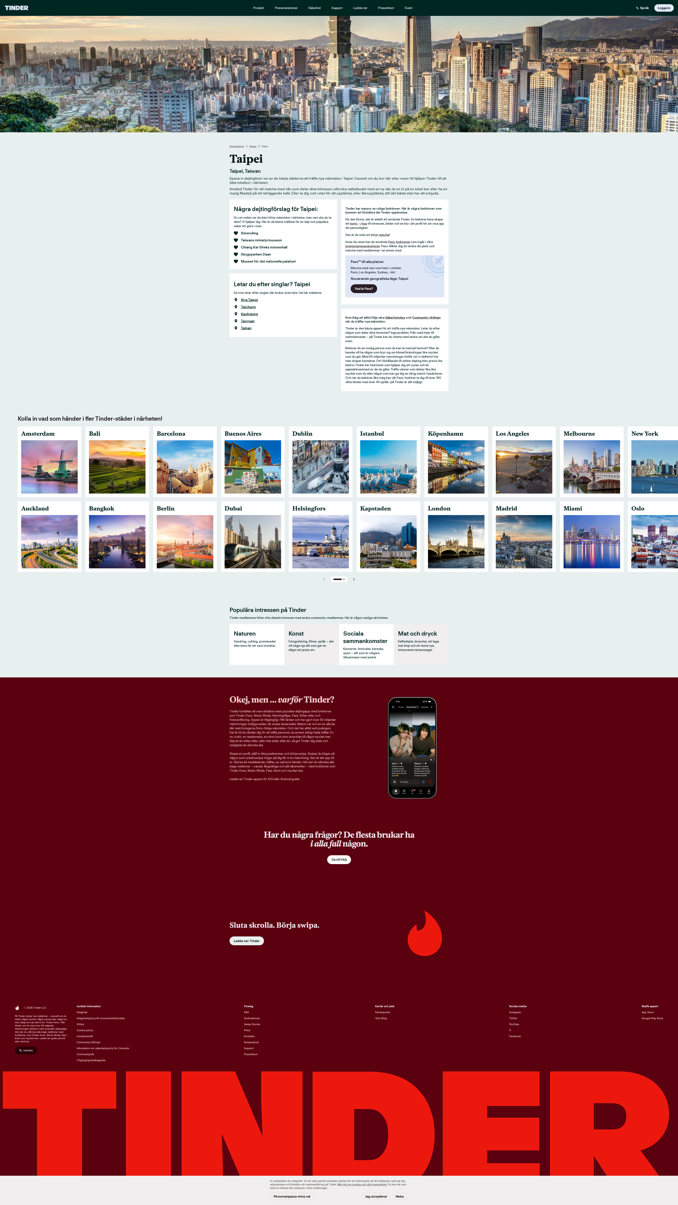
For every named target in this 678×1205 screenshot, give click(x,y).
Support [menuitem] (337, 8)
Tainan (246, 328)
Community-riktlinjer (426, 317)
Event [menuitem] (408, 8)
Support (249, 1048)
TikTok (513, 1018)
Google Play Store (652, 1018)
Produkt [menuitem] (258, 8)
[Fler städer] (354, 579)
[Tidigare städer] (324, 579)
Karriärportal (382, 1012)
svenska (28, 1050)
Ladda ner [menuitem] (360, 8)
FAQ (246, 1012)
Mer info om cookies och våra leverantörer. (362, 1184)
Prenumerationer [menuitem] (286, 8)
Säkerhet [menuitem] (314, 8)
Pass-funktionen (399, 242)
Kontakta (249, 1036)
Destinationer (237, 146)
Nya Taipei (249, 300)
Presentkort (251, 1054)
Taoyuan (248, 321)
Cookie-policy (85, 1030)
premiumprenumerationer (362, 246)
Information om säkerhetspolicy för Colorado (103, 1048)
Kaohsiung (249, 314)
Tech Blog (381, 1018)
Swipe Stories (252, 1024)
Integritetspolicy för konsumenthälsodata (101, 1018)
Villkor (80, 1024)
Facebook (515, 1036)
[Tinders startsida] (16, 8)
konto (354, 223)
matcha (384, 235)
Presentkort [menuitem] (386, 8)
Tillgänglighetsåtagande (91, 1060)
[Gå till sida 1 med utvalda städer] (337, 579)
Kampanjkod (251, 1042)
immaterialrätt (85, 1036)
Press (247, 1030)
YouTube (514, 1024)
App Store (648, 1012)
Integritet (82, 1012)
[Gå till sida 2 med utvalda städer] (344, 579)
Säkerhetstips (395, 317)
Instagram (515, 1012)
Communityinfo (85, 1054)
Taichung (248, 307)
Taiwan (253, 146)
